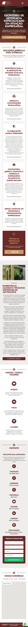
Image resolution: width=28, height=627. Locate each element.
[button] (22, 3)
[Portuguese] (6, 625)
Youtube (14, 506)
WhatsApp (14, 471)
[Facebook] (14, 478)
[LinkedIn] (14, 513)
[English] (4, 625)
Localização (14, 530)
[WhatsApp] (14, 466)
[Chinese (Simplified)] (2, 625)
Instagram (14, 495)
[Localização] (14, 525)
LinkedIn (14, 518)
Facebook (14, 483)
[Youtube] (14, 501)
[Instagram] (14, 490)
